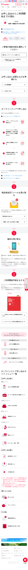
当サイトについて (4, 548)
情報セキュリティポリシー (6, 553)
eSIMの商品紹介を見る (8, 29)
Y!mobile (5, 4)
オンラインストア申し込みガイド (15, 10)
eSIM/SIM (14, 7)
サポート (25, 7)
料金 (3, 7)
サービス (19, 7)
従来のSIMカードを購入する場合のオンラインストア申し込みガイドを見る (14, 32)
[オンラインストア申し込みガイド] (25, 561)
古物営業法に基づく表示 (6, 558)
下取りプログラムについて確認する (11, 178)
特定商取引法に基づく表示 (19, 555)
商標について (16, 548)
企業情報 (3, 555)
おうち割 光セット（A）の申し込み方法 (12, 175)
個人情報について (17, 550)
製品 (8, 7)
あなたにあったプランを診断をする (11, 116)
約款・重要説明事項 (5, 550)
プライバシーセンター (18, 553)
